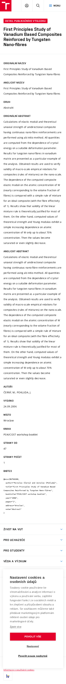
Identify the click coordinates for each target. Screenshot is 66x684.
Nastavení (33, 646)
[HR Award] (8, 676)
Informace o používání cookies (19, 669)
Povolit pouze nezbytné (32, 656)
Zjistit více (15, 626)
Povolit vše (32, 636)
